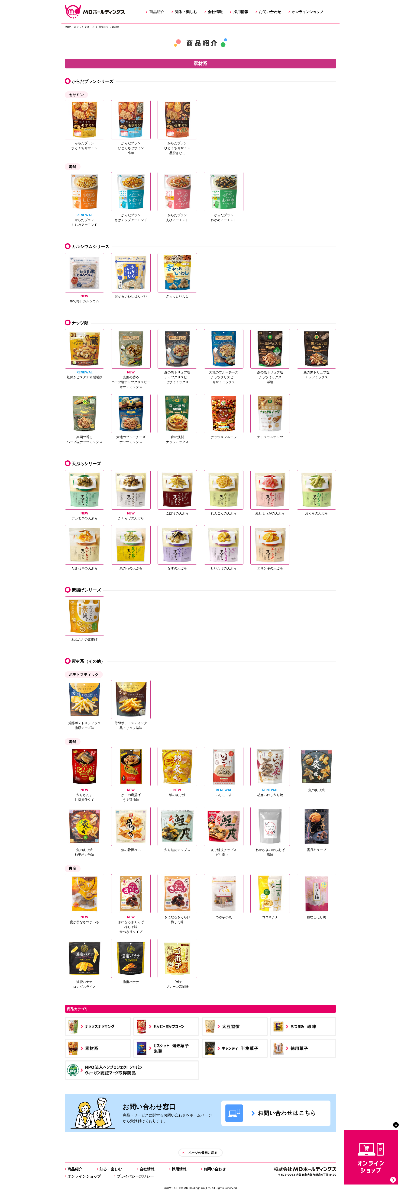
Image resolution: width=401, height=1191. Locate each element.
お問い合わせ (270, 12)
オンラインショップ (307, 12)
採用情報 (240, 12)
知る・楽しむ (186, 12)
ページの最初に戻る (202, 1153)
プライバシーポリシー (135, 1176)
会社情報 (215, 12)
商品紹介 (156, 12)
